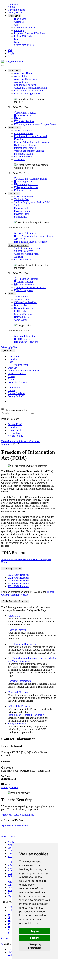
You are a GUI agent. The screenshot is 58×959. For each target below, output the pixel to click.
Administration (21, 299)
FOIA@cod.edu (9, 787)
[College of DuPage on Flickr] (9, 927)
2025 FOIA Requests (18, 574)
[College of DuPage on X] (9, 918)
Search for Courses (24, 44)
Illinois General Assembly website (27, 593)
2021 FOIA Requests (18, 586)
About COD (14, 615)
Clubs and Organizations (26, 253)
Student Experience (18, 245)
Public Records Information (15, 601)
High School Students (25, 145)
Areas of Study (21, 76)
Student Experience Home (27, 248)
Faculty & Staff (15, 12)
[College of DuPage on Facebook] (9, 915)
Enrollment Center (23, 133)
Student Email (15, 424)
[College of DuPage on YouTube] (9, 921)
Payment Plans (21, 213)
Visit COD (19, 159)
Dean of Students (23, 259)
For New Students (23, 156)
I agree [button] (35, 931)
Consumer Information (19, 680)
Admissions (14, 127)
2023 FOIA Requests (18, 580)
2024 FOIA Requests (18, 577)
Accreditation (21, 82)
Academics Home (23, 73)
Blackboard (20, 18)
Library (18, 39)
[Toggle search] (2, 408)
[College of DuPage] (12, 61)
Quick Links (14, 16)
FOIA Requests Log (12, 569)
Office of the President (25, 302)
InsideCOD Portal (23, 36)
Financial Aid (21, 208)
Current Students (16, 9)
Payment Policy (22, 211)
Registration (14, 433)
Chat (16, 24)
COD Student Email (24, 27)
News (17, 42)
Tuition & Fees (21, 199)
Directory (19, 30)
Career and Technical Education (30, 87)
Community (14, 4)
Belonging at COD (24, 316)
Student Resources (23, 250)
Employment (14, 430)
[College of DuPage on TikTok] (9, 932)
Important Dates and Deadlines (30, 33)
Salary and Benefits (18, 723)
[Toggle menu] (2, 65)
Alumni (11, 6)
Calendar (12, 427)
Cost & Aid (14, 193)
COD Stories (21, 319)
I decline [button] (34, 937)
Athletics (18, 256)
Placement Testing (23, 153)
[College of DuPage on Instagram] (9, 930)
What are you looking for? (14, 410)
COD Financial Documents (22, 644)
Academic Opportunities (26, 79)
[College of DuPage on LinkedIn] (9, 924)
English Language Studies (27, 93)
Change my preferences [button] (35, 946)
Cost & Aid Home (23, 196)
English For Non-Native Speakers (31, 90)
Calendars (19, 21)
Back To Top (8, 836)
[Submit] (32, 413)
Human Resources (23, 308)
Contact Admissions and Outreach (31, 142)
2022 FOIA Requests (18, 583)
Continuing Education (25, 84)
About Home (21, 296)
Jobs (10, 870)
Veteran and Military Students (29, 150)
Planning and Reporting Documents (26, 715)
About (12, 293)
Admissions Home (23, 130)
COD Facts (20, 311)
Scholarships (20, 216)
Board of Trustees (23, 305)
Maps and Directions (18, 692)
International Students (25, 147)
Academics (14, 70)
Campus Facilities (23, 314)
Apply (11, 842)
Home (4, 441)
